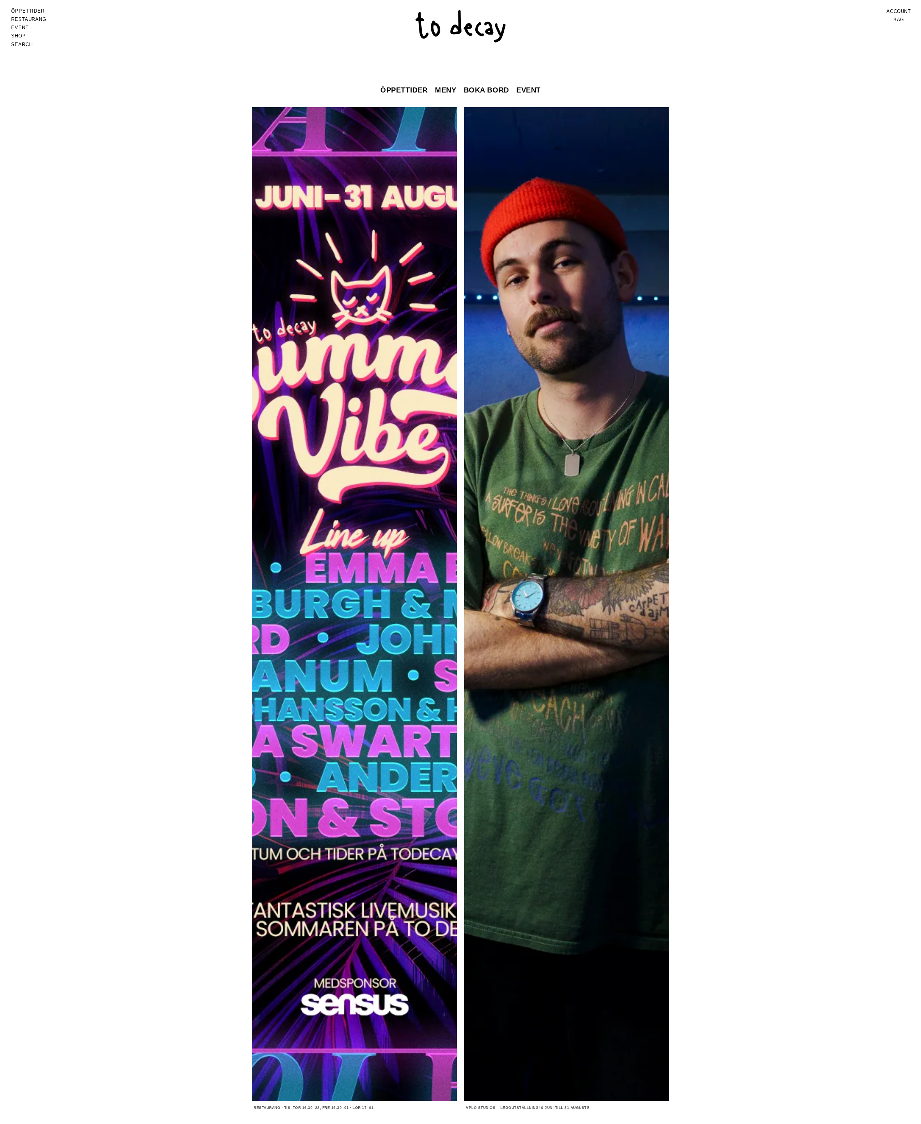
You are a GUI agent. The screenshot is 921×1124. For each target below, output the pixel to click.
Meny (445, 90)
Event (528, 90)
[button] (28, 19)
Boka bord (486, 90)
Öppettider (404, 90)
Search (21, 44)
